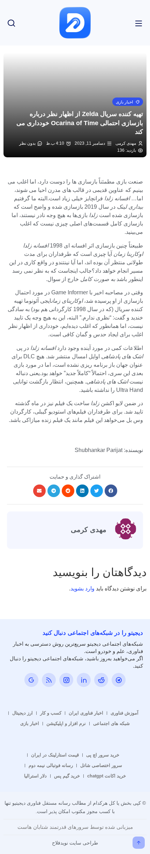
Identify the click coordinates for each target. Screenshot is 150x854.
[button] (127, 102)
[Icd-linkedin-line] (84, 680)
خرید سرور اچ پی (102, 755)
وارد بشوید (82, 588)
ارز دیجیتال (22, 713)
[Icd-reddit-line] (101, 680)
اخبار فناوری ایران (86, 713)
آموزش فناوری (124, 713)
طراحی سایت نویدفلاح (75, 843)
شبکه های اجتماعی (111, 723)
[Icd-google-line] (31, 680)
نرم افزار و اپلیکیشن (66, 723)
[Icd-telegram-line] (119, 680)
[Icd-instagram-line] (66, 680)
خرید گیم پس (67, 775)
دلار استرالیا (35, 775)
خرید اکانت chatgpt (106, 775)
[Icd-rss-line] (49, 680)
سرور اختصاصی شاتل (101, 765)
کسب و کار (50, 713)
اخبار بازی (29, 723)
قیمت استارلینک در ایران (55, 755)
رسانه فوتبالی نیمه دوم (51, 765)
